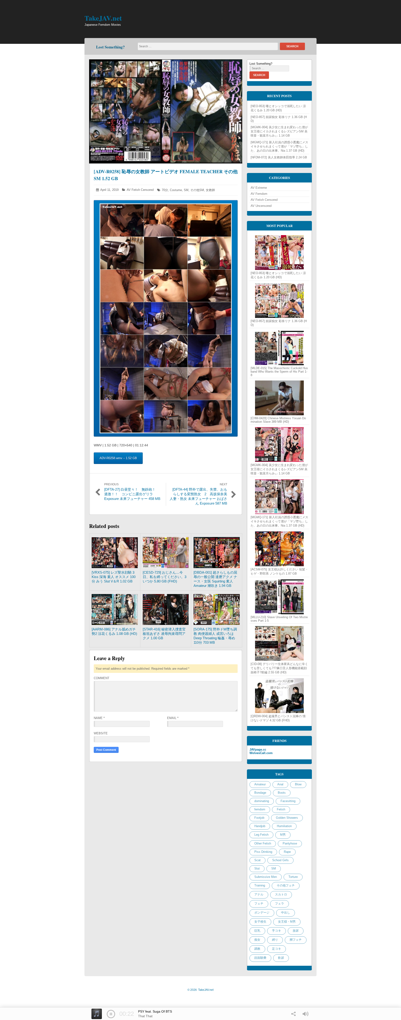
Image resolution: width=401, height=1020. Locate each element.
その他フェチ (286, 885)
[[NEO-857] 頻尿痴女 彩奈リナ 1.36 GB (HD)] (279, 300)
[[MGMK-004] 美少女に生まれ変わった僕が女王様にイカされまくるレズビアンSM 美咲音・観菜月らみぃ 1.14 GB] (279, 444)
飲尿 (281, 957)
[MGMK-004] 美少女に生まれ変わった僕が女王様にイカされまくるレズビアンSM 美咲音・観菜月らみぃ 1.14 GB (279, 131)
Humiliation (284, 826)
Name (99, 718)
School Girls (280, 860)
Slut (257, 868)
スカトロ (281, 894)
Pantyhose (290, 843)
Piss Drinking (263, 852)
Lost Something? (110, 47)
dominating (261, 801)
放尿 (296, 930)
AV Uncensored (261, 206)
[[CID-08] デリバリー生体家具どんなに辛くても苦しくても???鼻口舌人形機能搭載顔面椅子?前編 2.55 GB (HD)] (279, 643)
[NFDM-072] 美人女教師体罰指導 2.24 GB (279, 157)
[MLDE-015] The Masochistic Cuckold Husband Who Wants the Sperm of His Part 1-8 (279, 371)
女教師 (210, 190)
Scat (257, 860)
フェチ (258, 903)
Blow (298, 784)
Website (101, 733)
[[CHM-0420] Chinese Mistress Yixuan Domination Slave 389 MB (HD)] (279, 398)
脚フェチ (296, 939)
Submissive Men (265, 877)
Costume (176, 190)
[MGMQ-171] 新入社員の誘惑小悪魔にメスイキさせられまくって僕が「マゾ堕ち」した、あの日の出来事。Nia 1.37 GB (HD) (279, 146)
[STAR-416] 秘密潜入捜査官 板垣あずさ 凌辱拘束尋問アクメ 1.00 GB (164, 633)
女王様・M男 (287, 921)
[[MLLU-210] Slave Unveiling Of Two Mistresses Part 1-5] (279, 596)
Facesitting (288, 801)
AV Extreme (259, 187)
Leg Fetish (261, 834)
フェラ (279, 903)
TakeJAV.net (103, 18)
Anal (280, 784)
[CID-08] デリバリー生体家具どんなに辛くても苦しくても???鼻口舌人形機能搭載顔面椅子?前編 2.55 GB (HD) (279, 668)
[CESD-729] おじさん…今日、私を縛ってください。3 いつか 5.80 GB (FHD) (164, 576)
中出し (285, 912)
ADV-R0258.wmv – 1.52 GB (118, 458)
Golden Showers (287, 817)
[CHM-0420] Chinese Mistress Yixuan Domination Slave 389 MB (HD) (278, 419)
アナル (258, 894)
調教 (257, 948)
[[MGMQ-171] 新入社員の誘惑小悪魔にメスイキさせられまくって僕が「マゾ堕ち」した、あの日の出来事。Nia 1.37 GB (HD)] (279, 496)
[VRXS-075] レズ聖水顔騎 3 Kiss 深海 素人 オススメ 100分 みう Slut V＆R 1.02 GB (114, 576)
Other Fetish (262, 843)
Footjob (259, 817)
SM (186, 190)
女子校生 (260, 921)
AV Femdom (259, 193)
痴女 (257, 939)
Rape (287, 852)
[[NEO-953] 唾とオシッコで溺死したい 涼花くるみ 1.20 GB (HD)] (279, 252)
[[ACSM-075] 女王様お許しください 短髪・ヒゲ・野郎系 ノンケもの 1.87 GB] (279, 548)
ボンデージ (261, 912)
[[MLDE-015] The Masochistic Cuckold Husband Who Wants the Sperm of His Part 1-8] (279, 347)
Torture (293, 877)
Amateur (260, 784)
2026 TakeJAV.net (200, 989)
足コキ (276, 948)
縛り (275, 939)
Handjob (259, 826)
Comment (101, 678)
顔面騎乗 (260, 957)
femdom (259, 809)
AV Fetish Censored (140, 190)
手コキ (276, 930)
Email (172, 718)
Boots (282, 792)
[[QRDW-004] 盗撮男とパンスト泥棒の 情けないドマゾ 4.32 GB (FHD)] (279, 695)
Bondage (260, 792)
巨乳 (257, 930)
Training (259, 885)
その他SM (197, 190)
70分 (165, 190)
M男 (283, 834)
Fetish (281, 809)
